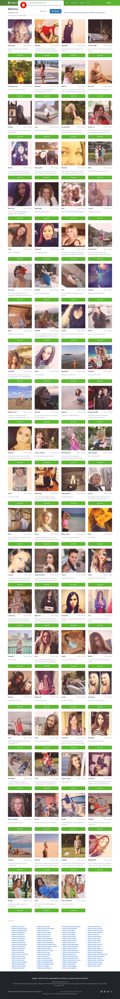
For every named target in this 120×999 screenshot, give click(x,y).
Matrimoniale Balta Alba (19, 930)
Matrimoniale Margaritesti (45, 964)
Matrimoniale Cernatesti (19, 962)
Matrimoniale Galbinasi (44, 938)
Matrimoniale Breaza (18, 948)
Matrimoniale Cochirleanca (45, 928)
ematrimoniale (77, 991)
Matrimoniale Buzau (18, 952)
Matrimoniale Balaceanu (19, 928)
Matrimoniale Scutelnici (95, 932)
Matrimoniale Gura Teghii (45, 950)
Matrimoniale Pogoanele (70, 950)
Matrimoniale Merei (43, 966)
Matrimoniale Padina (69, 936)
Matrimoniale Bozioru (19, 942)
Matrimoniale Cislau (43, 926)
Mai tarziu (43, 11)
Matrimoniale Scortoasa (95, 930)
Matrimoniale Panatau (69, 938)
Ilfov (88, 3)
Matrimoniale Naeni (69, 930)
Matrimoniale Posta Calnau (71, 952)
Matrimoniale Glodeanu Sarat (46, 944)
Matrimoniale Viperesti (95, 962)
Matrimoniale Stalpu (94, 938)
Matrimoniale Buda (18, 950)
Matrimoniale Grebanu (44, 948)
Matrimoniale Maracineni (45, 962)
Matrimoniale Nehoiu (69, 932)
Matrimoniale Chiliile (18, 964)
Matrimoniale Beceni (18, 932)
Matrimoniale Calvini (18, 956)
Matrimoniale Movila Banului (71, 926)
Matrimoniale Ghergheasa (45, 942)
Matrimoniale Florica (43, 936)
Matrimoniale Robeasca (70, 962)
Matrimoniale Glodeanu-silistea (47, 946)
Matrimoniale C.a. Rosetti (20, 954)
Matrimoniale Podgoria (70, 948)
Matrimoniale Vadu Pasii (95, 950)
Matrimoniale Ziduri (94, 966)
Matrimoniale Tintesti (94, 940)
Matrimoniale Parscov (69, 942)
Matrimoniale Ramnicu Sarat (71, 960)
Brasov (82, 3)
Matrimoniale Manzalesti (45, 960)
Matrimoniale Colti (43, 930)
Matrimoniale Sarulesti (95, 928)
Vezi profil (20, 55)
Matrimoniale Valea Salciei (96, 956)
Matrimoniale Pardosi (69, 940)
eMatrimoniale (18, 3)
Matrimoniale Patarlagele (70, 944)
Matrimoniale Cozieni (44, 934)
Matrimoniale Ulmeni (94, 946)
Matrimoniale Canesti (18, 958)
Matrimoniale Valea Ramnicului (97, 954)
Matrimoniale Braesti (18, 946)
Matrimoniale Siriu (94, 934)
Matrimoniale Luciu (43, 956)
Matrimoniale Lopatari (44, 954)
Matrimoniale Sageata (69, 966)
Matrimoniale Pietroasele (70, 946)
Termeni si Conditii (66, 991)
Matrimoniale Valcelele (95, 952)
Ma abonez (55, 11)
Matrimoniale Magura (44, 958)
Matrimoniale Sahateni (70, 968)
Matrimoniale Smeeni (94, 936)
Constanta (74, 3)
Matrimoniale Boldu (18, 940)
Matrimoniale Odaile (69, 934)
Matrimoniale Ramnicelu (70, 958)
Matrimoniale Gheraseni (44, 940)
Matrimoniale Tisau (94, 942)
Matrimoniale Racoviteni (70, 956)
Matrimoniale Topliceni (95, 944)
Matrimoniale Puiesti (69, 954)
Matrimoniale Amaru (18, 926)
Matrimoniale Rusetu (69, 964)
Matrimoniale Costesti (44, 932)
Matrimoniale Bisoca (18, 936)
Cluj (67, 3)
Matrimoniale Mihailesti (44, 968)
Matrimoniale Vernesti (95, 958)
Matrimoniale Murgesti (70, 928)
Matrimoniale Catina (18, 960)
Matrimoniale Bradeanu (19, 944)
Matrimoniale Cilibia (18, 968)
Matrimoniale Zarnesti (95, 964)
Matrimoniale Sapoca (94, 926)
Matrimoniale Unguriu (95, 948)
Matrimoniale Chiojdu (19, 966)
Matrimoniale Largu (43, 952)
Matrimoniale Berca (18, 934)
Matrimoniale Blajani (18, 938)
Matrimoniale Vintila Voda (96, 960)
